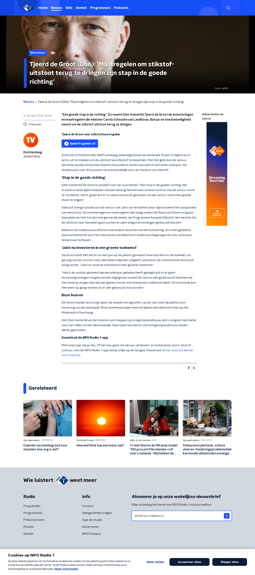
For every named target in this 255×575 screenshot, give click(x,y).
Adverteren (90, 526)
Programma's (100, 8)
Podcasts (121, 8)
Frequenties (31, 506)
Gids (69, 8)
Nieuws (56, 8)
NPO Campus (91, 533)
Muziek (28, 526)
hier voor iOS (175, 350)
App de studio (92, 520)
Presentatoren (33, 520)
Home (43, 8)
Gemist (81, 8)
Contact (88, 506)
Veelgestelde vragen (97, 513)
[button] (228, 8)
